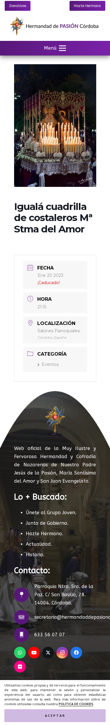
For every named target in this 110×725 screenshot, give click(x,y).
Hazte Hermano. (44, 533)
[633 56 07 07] (24, 634)
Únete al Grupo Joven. (51, 512)
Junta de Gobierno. (47, 523)
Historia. (35, 554)
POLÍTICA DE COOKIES (76, 704)
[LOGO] (55, 26)
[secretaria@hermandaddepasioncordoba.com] (24, 617)
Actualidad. (39, 544)
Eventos (50, 364)
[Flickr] (20, 666)
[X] (48, 652)
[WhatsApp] (20, 652)
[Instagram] (62, 652)
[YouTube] (34, 652)
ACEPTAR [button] (55, 716)
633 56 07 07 (49, 634)
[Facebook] (76, 652)
